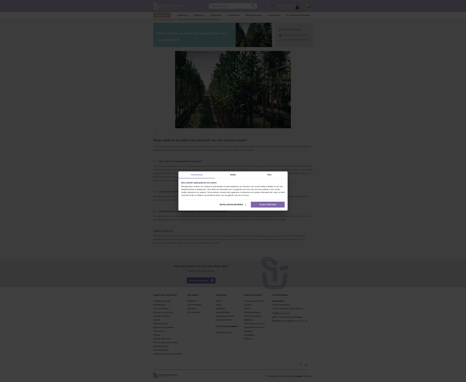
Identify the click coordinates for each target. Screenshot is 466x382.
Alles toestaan (267, 205)
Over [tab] (269, 175)
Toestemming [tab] (196, 175)
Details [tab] (233, 175)
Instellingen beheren (231, 205)
